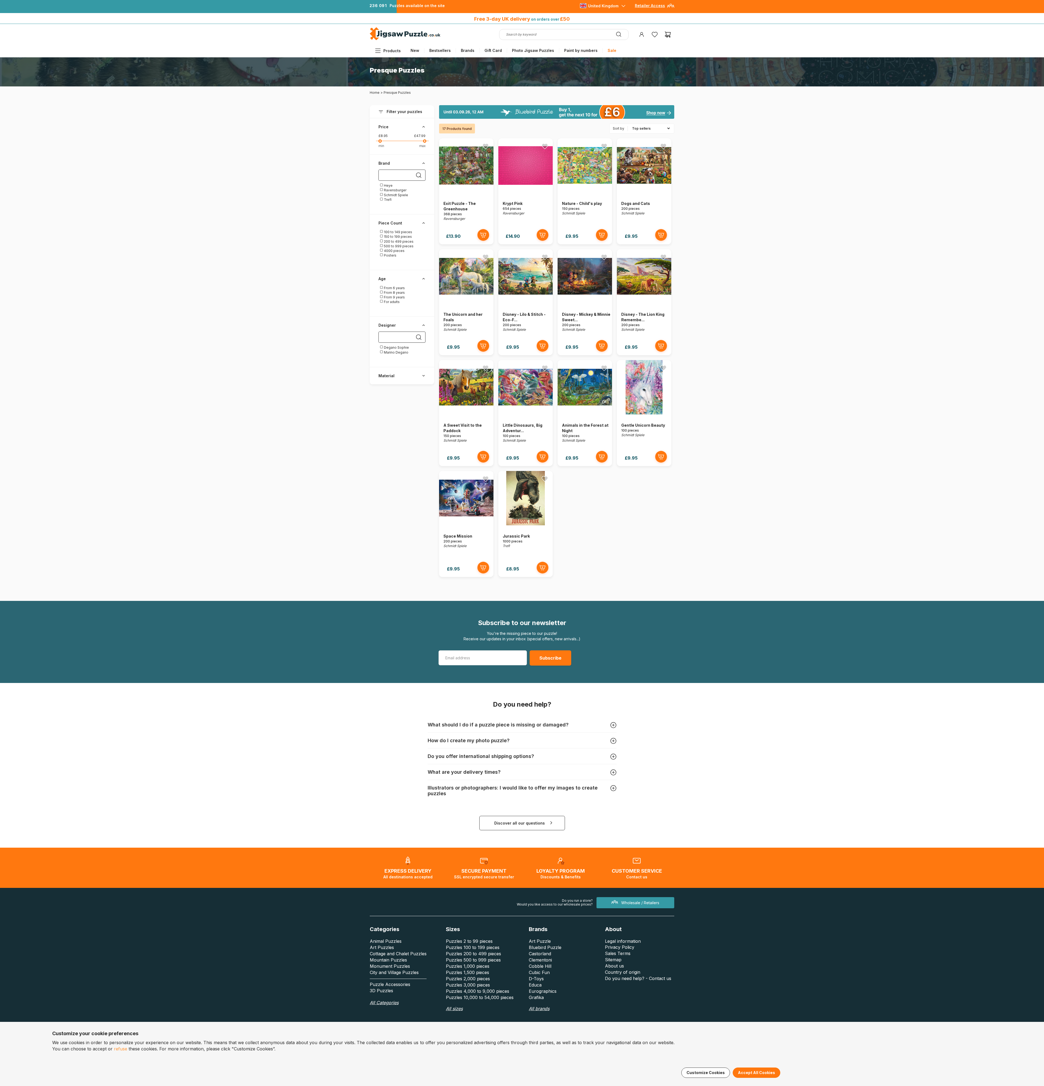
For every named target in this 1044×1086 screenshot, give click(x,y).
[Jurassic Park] (525, 524)
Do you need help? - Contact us (638, 978)
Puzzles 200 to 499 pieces (473, 953)
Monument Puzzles (390, 966)
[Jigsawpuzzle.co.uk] (405, 40)
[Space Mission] (466, 524)
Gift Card (493, 50)
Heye (388, 185)
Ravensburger (394, 190)
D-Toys (536, 978)
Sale (612, 50)
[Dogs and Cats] (644, 191)
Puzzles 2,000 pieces (468, 978)
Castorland (540, 953)
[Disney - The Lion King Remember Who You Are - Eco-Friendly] (644, 302)
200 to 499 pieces (398, 241)
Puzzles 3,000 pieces (468, 985)
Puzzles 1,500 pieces (467, 972)
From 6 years (394, 288)
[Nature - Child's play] (585, 191)
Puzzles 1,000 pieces (467, 966)
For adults (391, 302)
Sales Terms (617, 953)
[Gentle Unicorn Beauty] (644, 413)
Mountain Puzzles (388, 960)
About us (614, 966)
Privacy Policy (619, 947)
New (415, 50)
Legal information (623, 941)
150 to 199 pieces (397, 237)
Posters (389, 255)
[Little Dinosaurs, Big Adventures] (525, 413)
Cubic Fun (539, 972)
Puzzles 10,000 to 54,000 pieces (480, 997)
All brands (539, 1008)
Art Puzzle (540, 941)
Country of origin (622, 972)
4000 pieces (394, 251)
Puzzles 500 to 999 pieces (473, 960)
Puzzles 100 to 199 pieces (472, 947)
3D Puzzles (381, 990)
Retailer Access (650, 5)
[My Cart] (667, 34)
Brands (467, 50)
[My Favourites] (654, 34)
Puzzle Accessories (390, 984)
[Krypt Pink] (525, 191)
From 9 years (394, 297)
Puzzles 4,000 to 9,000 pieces (477, 991)
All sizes (454, 1008)
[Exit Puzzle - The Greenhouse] (466, 191)
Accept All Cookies (756, 1072)
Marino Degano (395, 352)
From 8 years (394, 293)
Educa (535, 985)
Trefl (387, 200)
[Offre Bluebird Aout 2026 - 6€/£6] (556, 112)
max (422, 146)
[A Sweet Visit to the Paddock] (466, 413)
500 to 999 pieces (398, 246)
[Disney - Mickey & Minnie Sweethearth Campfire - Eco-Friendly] (585, 302)
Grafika (536, 997)
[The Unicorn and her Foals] (466, 302)
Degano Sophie (396, 347)
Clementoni (540, 960)
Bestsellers (440, 50)
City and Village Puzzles (394, 972)
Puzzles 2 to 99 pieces (469, 941)
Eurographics (543, 991)
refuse (120, 1048)
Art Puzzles (382, 947)
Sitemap (613, 959)
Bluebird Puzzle (545, 947)
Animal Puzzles (386, 941)
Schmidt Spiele (395, 195)
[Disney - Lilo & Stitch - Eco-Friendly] (525, 302)
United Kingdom (603, 6)
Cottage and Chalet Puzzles (398, 953)
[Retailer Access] (670, 7)
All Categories (384, 1002)
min (381, 146)
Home (375, 92)
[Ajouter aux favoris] (485, 146)
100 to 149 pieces (397, 232)
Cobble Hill (540, 966)
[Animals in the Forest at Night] (585, 413)
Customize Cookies (705, 1072)
